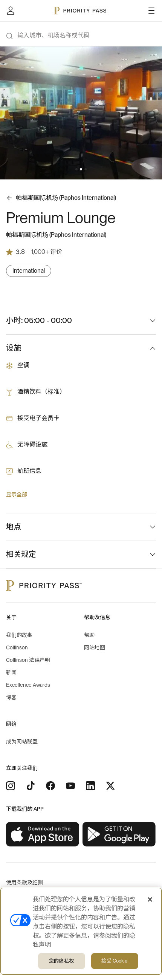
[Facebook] (50, 785)
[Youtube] (70, 785)
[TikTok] (30, 785)
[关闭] (150, 899)
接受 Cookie (114, 960)
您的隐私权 (61, 960)
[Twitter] (110, 785)
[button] (76, 169)
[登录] (10, 10)
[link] (42, 834)
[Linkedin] (90, 785)
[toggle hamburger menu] (151, 10)
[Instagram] (10, 785)
